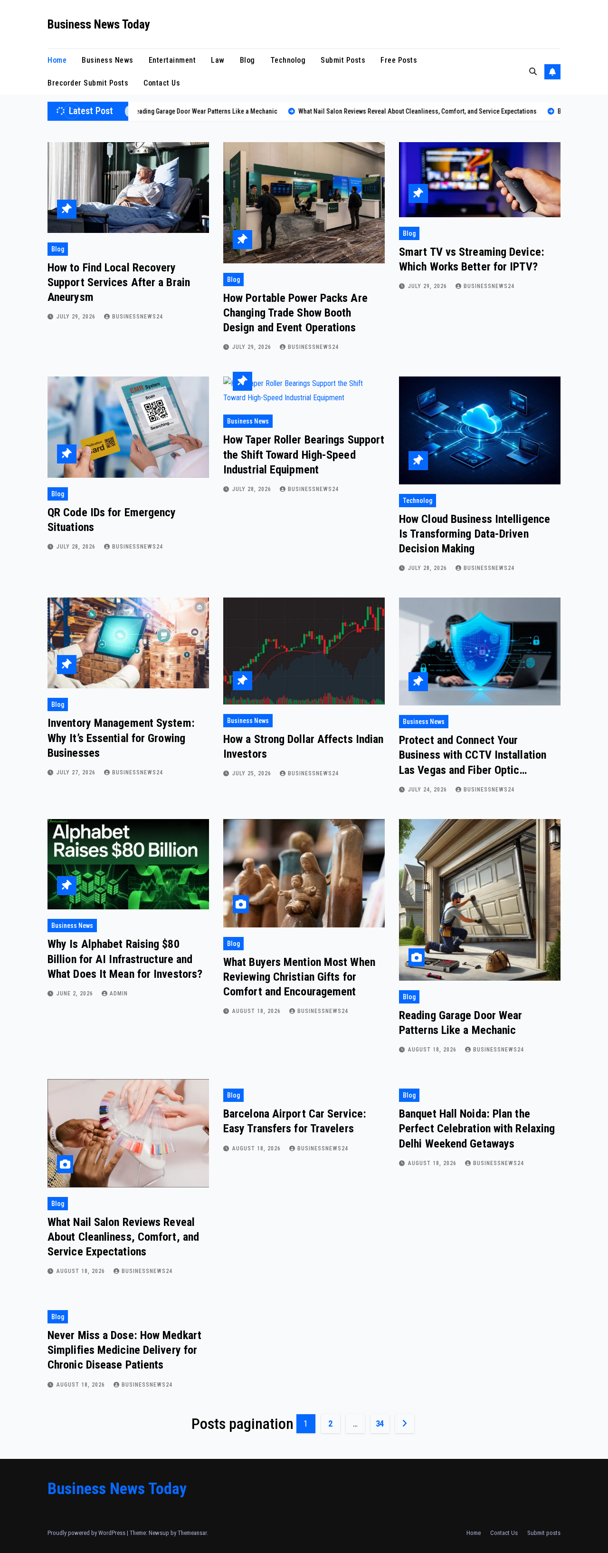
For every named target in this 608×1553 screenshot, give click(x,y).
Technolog (288, 60)
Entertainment (172, 60)
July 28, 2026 (77, 546)
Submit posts (343, 60)
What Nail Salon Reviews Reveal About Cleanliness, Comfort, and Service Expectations (123, 1236)
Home (57, 60)
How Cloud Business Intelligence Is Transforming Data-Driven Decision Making (474, 533)
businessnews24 (137, 316)
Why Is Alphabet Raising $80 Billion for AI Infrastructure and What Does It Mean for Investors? (125, 958)
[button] (533, 71)
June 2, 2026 (76, 993)
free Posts (398, 60)
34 (380, 1423)
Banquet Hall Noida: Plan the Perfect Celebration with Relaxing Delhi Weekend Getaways (477, 1128)
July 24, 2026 (428, 789)
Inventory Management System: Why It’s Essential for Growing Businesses (121, 737)
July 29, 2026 (77, 316)
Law (218, 60)
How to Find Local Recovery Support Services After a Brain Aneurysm (119, 282)
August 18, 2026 (257, 1011)
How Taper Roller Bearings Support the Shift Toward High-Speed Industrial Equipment (303, 454)
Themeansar (192, 1532)
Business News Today (99, 24)
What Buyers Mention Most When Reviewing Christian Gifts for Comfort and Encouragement (299, 976)
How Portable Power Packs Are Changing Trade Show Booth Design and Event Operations (295, 312)
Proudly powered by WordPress (87, 1532)
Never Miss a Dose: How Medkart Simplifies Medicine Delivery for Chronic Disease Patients (124, 1350)
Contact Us (161, 82)
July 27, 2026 (77, 772)
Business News (107, 60)
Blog (247, 60)
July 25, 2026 (252, 773)
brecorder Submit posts (88, 82)
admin (119, 993)
